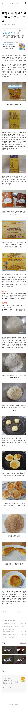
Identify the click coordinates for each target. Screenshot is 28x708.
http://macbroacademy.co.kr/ (10, 30)
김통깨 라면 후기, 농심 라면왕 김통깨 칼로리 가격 (9, 629)
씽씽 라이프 (6, 678)
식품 (6, 620)
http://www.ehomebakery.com (11, 42)
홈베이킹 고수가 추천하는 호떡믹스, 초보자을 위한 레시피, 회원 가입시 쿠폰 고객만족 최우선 (9, 47)
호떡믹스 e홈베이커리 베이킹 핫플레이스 (9, 44)
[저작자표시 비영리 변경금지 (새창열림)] (20, 611)
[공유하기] (7, 612)
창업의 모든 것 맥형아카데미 (11, 33)
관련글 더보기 (23, 643)
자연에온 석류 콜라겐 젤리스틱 (8, 634)
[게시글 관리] (9, 612)
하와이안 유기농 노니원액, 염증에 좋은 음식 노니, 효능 (9, 637)
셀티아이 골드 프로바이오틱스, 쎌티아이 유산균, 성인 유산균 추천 (9, 632)
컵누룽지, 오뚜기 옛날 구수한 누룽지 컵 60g (9, 626)
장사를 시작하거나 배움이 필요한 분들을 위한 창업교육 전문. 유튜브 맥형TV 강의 (13, 36)
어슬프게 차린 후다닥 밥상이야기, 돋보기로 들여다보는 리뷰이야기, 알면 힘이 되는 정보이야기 (10, 682)
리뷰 (3, 620)
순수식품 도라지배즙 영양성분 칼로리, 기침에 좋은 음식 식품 (9, 624)
